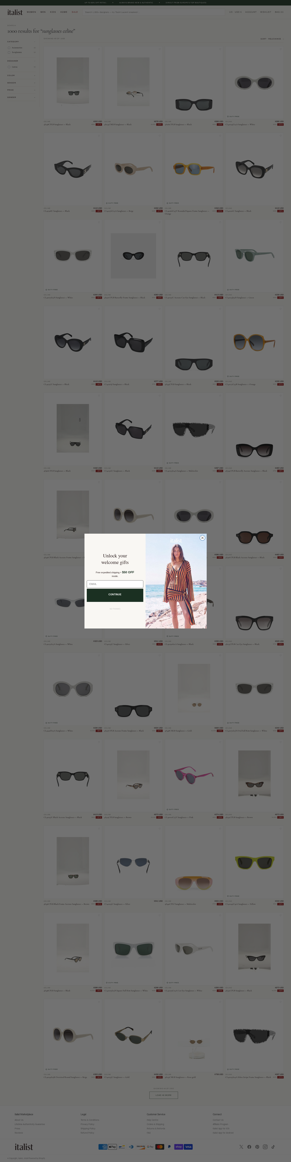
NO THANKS (115, 609)
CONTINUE (114, 594)
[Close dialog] (202, 538)
